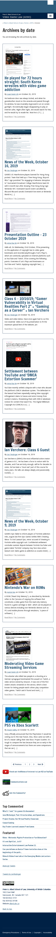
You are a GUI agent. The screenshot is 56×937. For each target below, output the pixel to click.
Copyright (37, 933)
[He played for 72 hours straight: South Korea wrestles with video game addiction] (18, 61)
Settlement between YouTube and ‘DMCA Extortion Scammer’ (21, 375)
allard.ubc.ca (14, 904)
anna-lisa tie (12, 243)
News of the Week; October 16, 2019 (26, 164)
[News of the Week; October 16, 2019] (18, 144)
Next (40, 764)
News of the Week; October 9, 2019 (26, 523)
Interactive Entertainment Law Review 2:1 (19, 845)
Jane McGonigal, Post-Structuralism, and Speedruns (24, 815)
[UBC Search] (50, 3)
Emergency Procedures (11, 933)
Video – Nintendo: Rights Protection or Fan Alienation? (25, 837)
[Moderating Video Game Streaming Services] (18, 645)
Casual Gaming (8, 823)
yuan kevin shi (12, 94)
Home (26, 23)
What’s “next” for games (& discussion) (18, 811)
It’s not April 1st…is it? (12, 841)
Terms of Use (26, 933)
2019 (31, 23)
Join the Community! (17, 793)
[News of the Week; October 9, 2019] (18, 504)
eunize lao (11, 592)
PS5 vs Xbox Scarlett (22, 725)
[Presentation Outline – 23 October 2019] (18, 221)
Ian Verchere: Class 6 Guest (27, 450)
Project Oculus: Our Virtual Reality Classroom (21, 819)
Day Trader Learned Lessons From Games (18, 826)
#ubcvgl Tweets (9, 866)
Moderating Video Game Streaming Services (24, 665)
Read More (9, 117)
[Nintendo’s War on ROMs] (18, 576)
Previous (17, 764)
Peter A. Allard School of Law (13, 23)
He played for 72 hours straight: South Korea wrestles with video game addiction (25, 83)
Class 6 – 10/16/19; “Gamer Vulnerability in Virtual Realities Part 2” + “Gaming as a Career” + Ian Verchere (27, 304)
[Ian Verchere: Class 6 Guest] (18, 434)
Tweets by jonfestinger (12, 874)
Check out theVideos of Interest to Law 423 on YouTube (31, 771)
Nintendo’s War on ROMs (25, 587)
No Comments (19, 117)
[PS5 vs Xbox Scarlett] (18, 715)
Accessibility (47, 933)
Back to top (7, 909)
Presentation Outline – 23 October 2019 (26, 236)
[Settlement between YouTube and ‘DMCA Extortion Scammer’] (18, 355)
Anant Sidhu (12, 730)
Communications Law (18, 782)
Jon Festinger (12, 170)
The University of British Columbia (20, 5)
